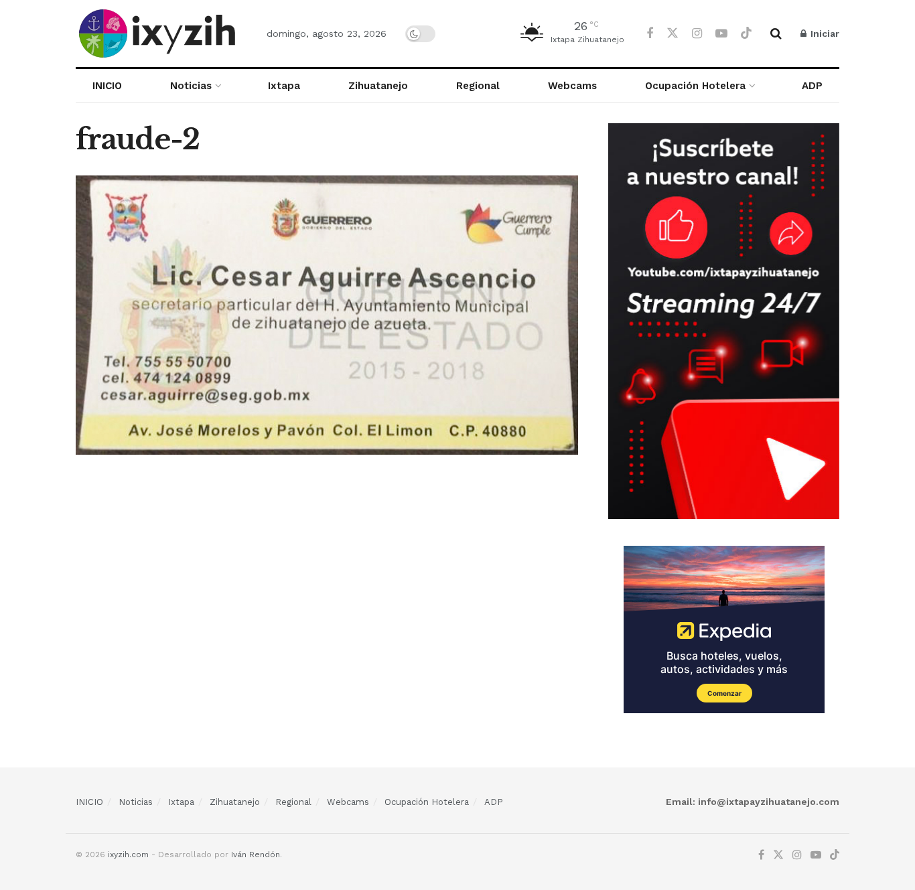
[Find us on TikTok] (746, 33)
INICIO (107, 86)
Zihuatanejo (378, 86)
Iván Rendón (255, 854)
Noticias (191, 86)
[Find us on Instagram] (697, 34)
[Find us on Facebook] (649, 34)
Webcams (572, 86)
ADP (812, 86)
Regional (478, 86)
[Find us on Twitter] (672, 33)
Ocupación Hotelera (695, 86)
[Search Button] (776, 33)
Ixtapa (284, 86)
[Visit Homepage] (159, 33)
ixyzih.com (128, 854)
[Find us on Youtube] (721, 34)
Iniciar (823, 33)
